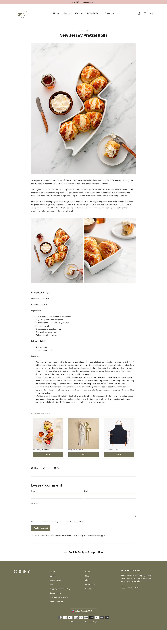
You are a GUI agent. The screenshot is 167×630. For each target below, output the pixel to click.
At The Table (92, 13)
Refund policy (55, 593)
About (78, 13)
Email (86, 491)
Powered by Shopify (91, 622)
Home (56, 13)
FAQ (51, 584)
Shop (66, 13)
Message (34, 503)
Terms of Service (93, 535)
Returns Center (55, 580)
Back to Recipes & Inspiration (85, 552)
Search (52, 571)
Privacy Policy (78, 535)
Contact (108, 13)
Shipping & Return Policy (60, 588)
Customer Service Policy (59, 597)
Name (33, 491)
